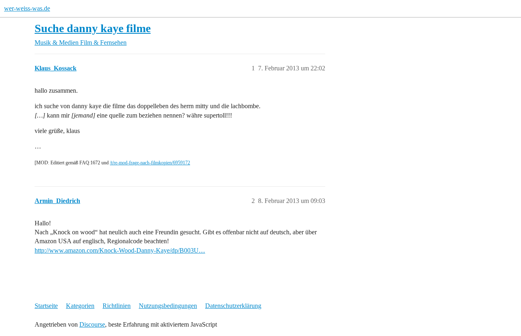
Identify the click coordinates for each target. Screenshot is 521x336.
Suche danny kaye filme (93, 28)
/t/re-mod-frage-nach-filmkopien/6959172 (150, 163)
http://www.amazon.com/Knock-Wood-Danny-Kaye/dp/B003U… (120, 250)
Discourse (92, 324)
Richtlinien (117, 305)
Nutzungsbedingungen (168, 305)
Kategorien (80, 305)
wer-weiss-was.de (27, 8)
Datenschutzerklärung (233, 305)
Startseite (46, 305)
